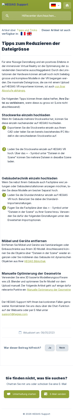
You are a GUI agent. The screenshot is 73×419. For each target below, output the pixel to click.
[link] (23, 33)
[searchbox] (36, 15)
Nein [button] (62, 347)
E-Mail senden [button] (58, 394)
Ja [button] (49, 347)
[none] (15, 5)
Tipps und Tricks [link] (27, 30)
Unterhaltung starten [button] (24, 394)
